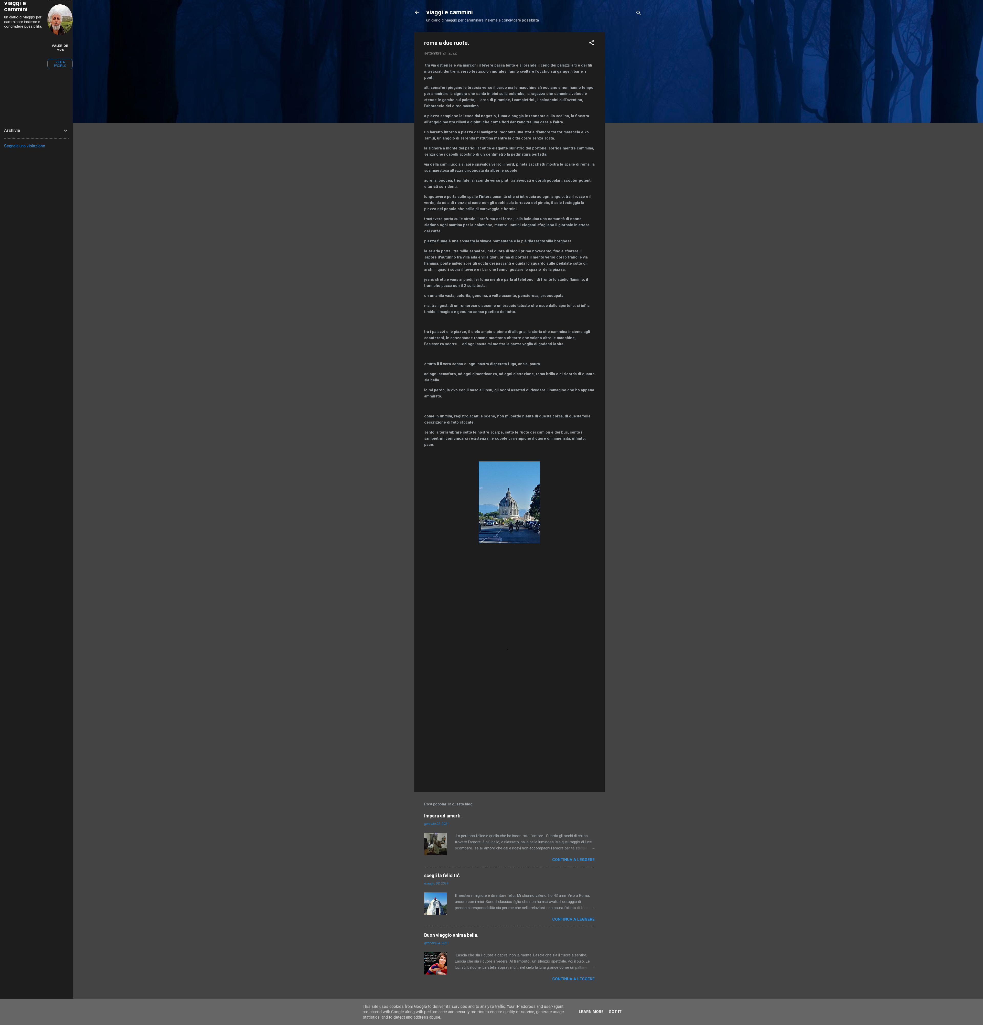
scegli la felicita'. (442, 875)
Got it (615, 1011)
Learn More (591, 1011)
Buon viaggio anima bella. (451, 935)
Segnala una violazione (24, 146)
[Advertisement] (625, 109)
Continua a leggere (573, 859)
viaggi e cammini (449, 12)
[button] (592, 44)
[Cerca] (639, 14)
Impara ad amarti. (443, 815)
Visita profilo (60, 64)
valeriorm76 (60, 48)
